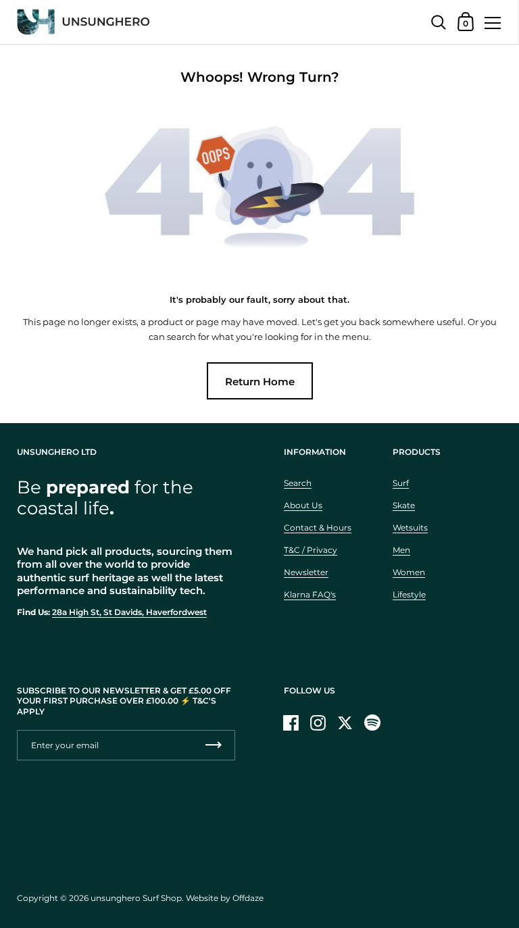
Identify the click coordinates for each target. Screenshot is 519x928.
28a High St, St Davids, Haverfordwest (129, 612)
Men (401, 550)
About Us (303, 505)
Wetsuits (410, 527)
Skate (404, 505)
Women (409, 572)
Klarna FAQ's (310, 594)
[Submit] (213, 745)
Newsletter (306, 572)
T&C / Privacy (310, 550)
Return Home (260, 381)
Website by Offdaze (225, 898)
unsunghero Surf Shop (136, 898)
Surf (401, 483)
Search (298, 483)
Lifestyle (409, 594)
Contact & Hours (317, 527)
